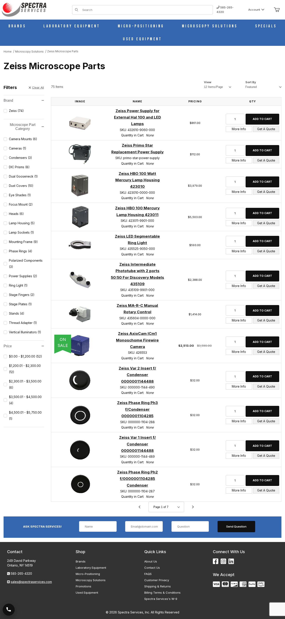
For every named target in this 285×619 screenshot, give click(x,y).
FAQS (148, 574)
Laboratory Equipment (91, 567)
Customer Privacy (156, 580)
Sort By (250, 82)
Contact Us (152, 567)
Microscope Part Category (22, 127)
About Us (150, 561)
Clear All (38, 87)
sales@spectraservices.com (31, 582)
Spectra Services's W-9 (160, 599)
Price (8, 346)
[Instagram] (223, 561)
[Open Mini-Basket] (277, 10)
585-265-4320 (225, 10)
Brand (8, 100)
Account (254, 9)
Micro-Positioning (88, 574)
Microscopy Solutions (91, 580)
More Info (239, 129)
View (207, 82)
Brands (81, 561)
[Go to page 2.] (193, 507)
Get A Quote (266, 129)
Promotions (83, 586)
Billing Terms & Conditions (162, 592)
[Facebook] (215, 561)
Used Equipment (87, 592)
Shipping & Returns (157, 586)
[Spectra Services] (24, 9)
